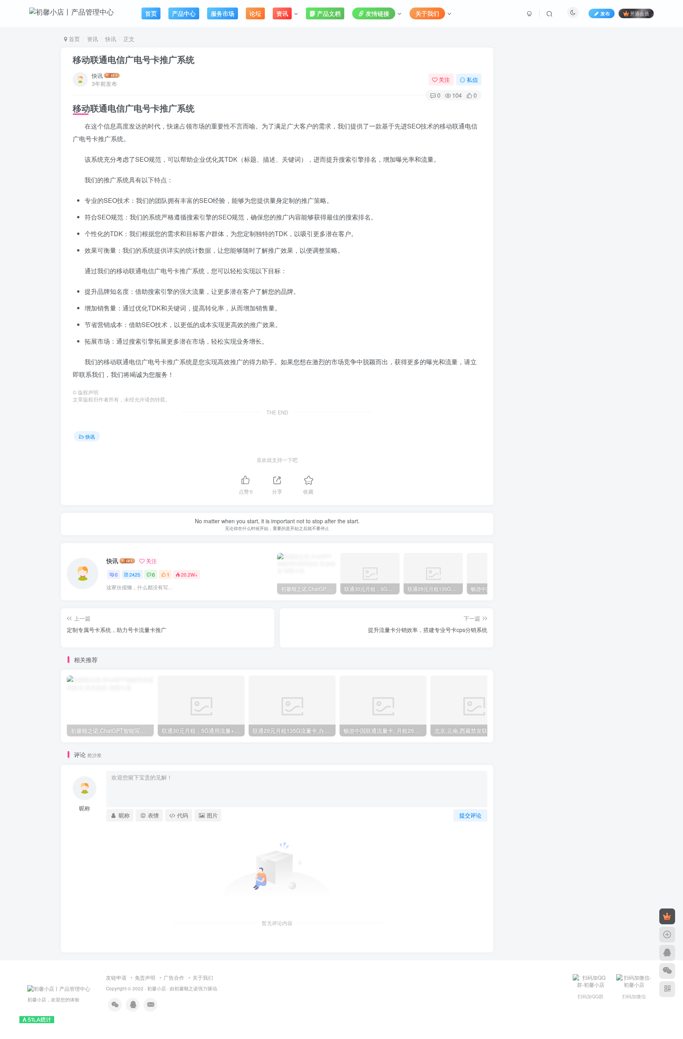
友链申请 (116, 977)
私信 (472, 79)
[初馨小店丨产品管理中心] (58, 988)
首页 (73, 39)
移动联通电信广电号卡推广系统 (133, 59)
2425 (134, 574)
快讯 (110, 39)
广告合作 (174, 977)
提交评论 (470, 815)
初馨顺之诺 (186, 988)
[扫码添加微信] (667, 971)
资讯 (92, 39)
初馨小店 (156, 988)
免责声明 (145, 977)
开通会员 (639, 13)
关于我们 (202, 977)
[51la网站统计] (36, 1019)
